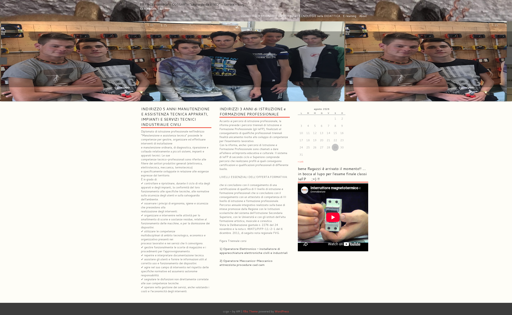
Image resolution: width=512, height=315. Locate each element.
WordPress (282, 311)
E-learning (349, 16)
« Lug (300, 161)
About (363, 16)
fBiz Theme (250, 311)
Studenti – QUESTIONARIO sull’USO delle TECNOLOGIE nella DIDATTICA (290, 16)
